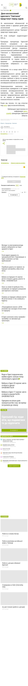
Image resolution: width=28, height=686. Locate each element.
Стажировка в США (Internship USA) (12, 586)
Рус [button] (5, 7)
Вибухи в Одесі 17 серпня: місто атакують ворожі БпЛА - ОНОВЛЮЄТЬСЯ (14, 394)
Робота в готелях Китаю (10, 534)
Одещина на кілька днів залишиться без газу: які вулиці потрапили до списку (14, 403)
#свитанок (14, 123)
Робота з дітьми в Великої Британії (11, 564)
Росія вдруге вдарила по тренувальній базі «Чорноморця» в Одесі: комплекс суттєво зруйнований (14, 258)
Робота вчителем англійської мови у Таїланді (12, 542)
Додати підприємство (14, 465)
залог (5, 105)
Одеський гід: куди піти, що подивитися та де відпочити (13, 420)
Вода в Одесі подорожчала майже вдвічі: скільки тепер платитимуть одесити (12, 376)
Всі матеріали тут (14, 430)
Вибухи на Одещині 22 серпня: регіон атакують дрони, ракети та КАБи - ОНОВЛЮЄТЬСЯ (13, 279)
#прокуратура (8, 123)
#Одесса (2, 123)
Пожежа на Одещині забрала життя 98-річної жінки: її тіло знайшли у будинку (14, 299)
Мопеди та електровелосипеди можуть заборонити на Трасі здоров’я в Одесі (12, 247)
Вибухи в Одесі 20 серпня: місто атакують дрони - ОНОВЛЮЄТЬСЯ (14, 385)
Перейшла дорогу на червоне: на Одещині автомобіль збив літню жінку (13, 269)
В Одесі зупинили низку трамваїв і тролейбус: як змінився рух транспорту (13, 319)
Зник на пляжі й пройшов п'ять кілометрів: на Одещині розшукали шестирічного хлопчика (14, 289)
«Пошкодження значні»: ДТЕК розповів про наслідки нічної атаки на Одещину (14, 309)
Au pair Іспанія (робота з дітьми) (13, 607)
